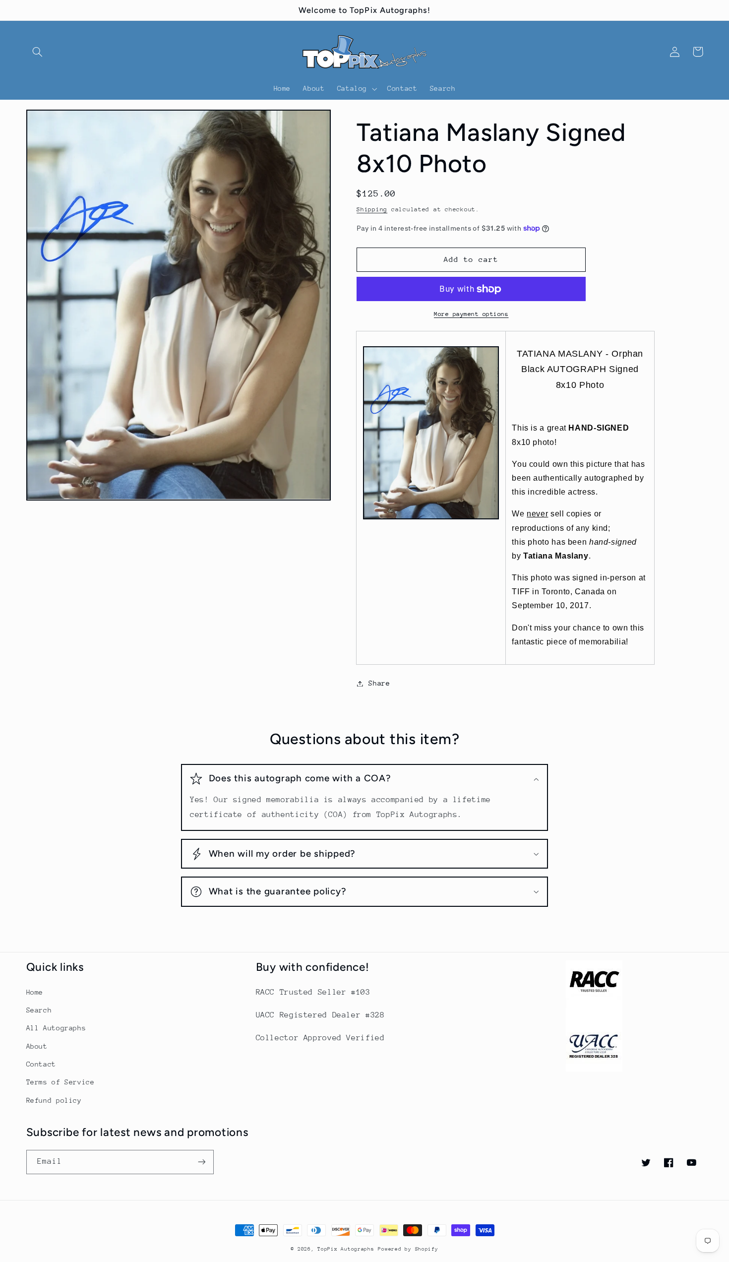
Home (35, 992)
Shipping (372, 209)
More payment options (471, 314)
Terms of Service (60, 1082)
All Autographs (56, 1028)
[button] (37, 51)
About (37, 1046)
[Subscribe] (201, 1162)
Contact (41, 1064)
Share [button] (379, 683)
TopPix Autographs (345, 1249)
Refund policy (54, 1100)
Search (39, 1010)
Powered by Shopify (408, 1249)
